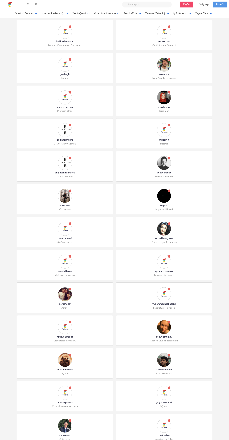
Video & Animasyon (105, 13)
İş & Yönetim (180, 13)
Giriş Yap (204, 4)
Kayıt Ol (220, 4)
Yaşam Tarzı (201, 13)
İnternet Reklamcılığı (52, 13)
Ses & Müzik (130, 13)
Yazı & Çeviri (79, 13)
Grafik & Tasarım (24, 13)
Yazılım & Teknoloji (155, 13)
